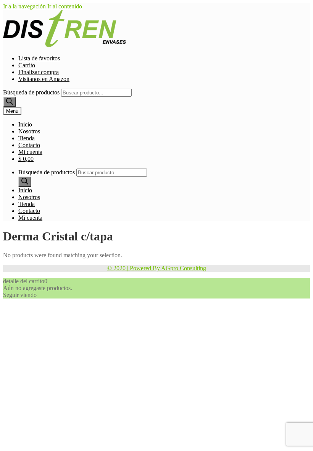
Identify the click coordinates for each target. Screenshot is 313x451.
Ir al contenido (64, 6)
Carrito (26, 65)
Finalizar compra (38, 72)
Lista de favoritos (39, 58)
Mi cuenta (30, 152)
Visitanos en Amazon (43, 79)
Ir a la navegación (24, 6)
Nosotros (29, 131)
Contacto (29, 145)
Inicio (25, 124)
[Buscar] (9, 102)
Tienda (26, 138)
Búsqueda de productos (31, 92)
